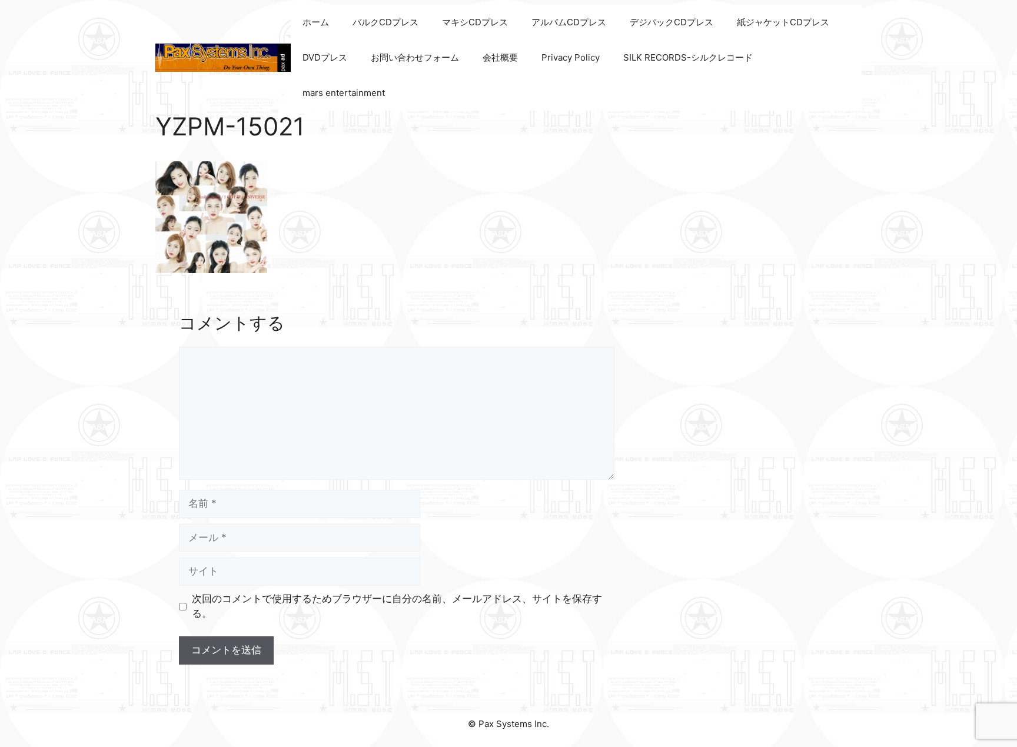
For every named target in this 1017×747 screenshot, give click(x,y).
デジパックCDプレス (671, 22)
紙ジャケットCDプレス (783, 22)
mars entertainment (344, 92)
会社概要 (500, 57)
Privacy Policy (570, 57)
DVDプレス (325, 57)
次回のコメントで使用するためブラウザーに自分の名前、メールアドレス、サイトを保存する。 (397, 606)
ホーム (316, 22)
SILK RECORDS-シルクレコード (688, 57)
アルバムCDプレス (568, 22)
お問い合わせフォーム (415, 57)
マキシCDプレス (475, 22)
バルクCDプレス (385, 22)
